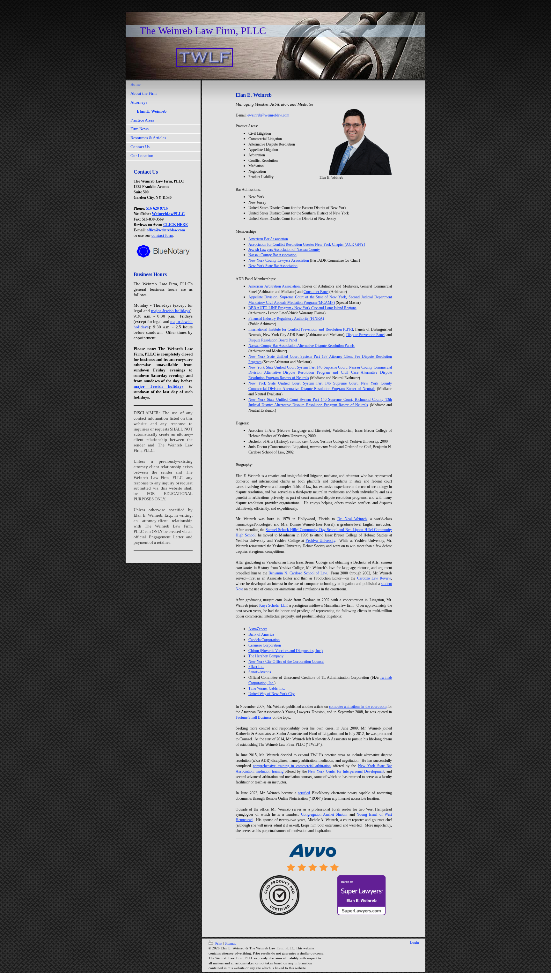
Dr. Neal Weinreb (352, 519)
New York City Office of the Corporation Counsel (286, 661)
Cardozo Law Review (374, 578)
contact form (162, 235)
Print (218, 943)
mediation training (269, 771)
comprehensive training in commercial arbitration (292, 766)
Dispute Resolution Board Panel (272, 340)
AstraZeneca (257, 629)
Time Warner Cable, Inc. (266, 688)
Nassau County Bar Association (272, 255)
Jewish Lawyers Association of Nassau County (284, 249)
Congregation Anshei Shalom (324, 814)
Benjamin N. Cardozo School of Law (297, 573)
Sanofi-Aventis (259, 672)
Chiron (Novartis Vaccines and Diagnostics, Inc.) (285, 650)
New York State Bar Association (273, 266)
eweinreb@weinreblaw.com (268, 115)
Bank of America (261, 634)
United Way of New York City (271, 694)
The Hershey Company (265, 656)
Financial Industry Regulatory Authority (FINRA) (286, 318)
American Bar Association (268, 239)
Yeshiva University (320, 540)
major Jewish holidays (170, 310)
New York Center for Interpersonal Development (346, 771)
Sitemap (231, 943)
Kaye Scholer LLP (273, 605)
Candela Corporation (264, 640)
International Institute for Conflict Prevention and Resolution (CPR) (300, 329)
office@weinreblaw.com (166, 230)
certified (304, 793)
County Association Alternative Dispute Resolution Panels (301, 345)
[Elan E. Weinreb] (356, 139)
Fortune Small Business (254, 717)
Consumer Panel (316, 291)
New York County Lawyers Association (278, 260)
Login (414, 942)
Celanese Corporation (264, 645)
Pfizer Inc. (256, 666)
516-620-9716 (157, 208)
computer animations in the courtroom (357, 706)
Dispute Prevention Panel (365, 335)
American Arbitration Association (274, 286)
